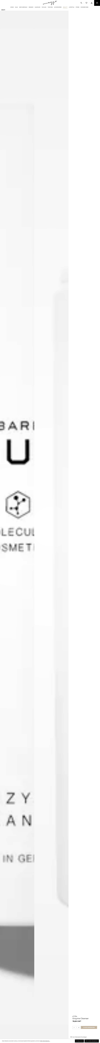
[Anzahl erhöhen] (78, 1027)
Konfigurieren (79, 1041)
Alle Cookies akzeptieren (91, 1041)
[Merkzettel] (86, 3)
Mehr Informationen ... (45, 1040)
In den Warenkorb (89, 1027)
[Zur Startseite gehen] (50, 3)
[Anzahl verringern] (74, 1027)
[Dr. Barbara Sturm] (75, 1016)
